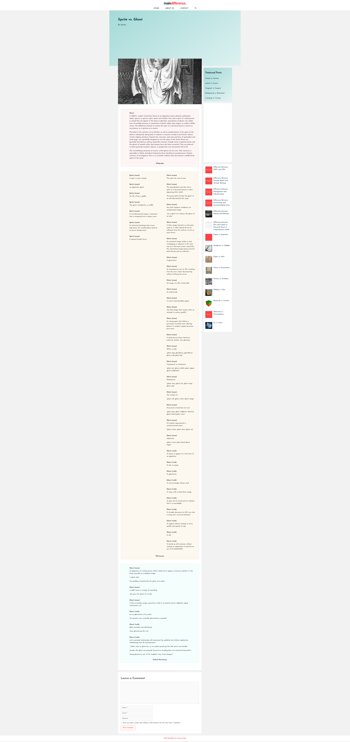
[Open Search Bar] (196, 8)
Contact (184, 8)
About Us (169, 8)
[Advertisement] (172, 40)
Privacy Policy (182, 738)
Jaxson (123, 25)
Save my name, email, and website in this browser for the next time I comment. (151, 723)
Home (156, 8)
